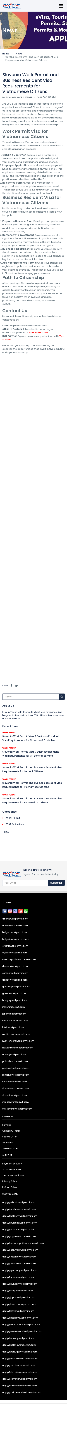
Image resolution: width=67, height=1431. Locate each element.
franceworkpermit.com (15, 979)
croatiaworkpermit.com (15, 945)
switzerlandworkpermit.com (17, 1108)
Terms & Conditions (13, 1175)
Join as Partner (10, 1148)
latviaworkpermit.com (14, 1027)
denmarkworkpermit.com (16, 966)
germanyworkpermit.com (16, 986)
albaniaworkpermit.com (15, 918)
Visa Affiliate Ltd (38, 332)
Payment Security (12, 1163)
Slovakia (6, 1125)
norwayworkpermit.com (15, 1054)
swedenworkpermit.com (15, 1102)
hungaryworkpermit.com (15, 1000)
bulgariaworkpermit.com (15, 939)
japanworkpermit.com (14, 1013)
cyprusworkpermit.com (15, 952)
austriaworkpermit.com (15, 925)
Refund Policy (9, 1187)
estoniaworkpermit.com (15, 973)
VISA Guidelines (15, 824)
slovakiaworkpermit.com (15, 1088)
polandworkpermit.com (15, 1061)
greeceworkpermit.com (15, 993)
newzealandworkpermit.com (17, 1047)
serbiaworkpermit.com (14, 1081)
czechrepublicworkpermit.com (19, 959)
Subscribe (56, 882)
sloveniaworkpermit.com (15, 1095)
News (19, 53)
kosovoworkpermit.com (15, 1020)
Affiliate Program (11, 1169)
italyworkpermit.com (13, 1007)
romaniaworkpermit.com (15, 1074)
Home (5, 53)
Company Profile (11, 1130)
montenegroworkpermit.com (18, 1040)
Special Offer (9, 1136)
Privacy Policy (9, 1181)
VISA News (7, 1142)
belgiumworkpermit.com (15, 932)
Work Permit (9, 732)
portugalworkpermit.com (15, 1068)
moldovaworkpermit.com (16, 1034)
